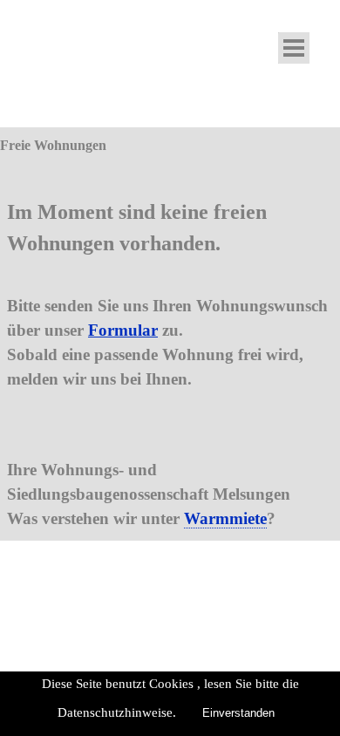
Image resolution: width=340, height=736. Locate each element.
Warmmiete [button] (225, 518)
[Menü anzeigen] (293, 48)
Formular (123, 330)
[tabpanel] (170, 348)
